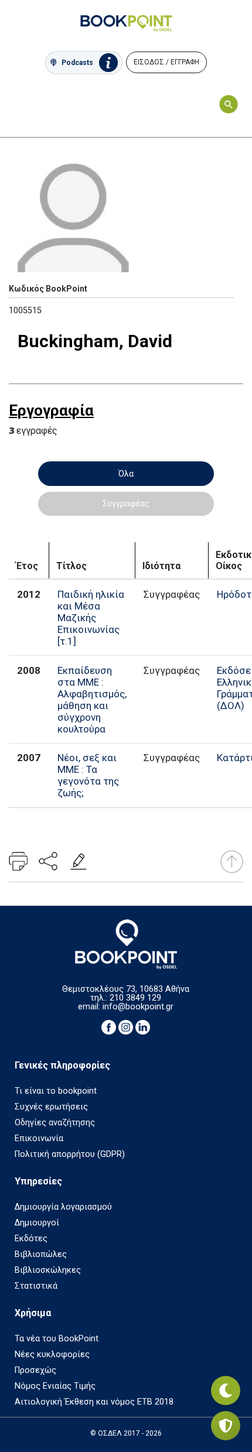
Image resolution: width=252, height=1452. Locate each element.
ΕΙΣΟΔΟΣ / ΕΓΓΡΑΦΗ (166, 62)
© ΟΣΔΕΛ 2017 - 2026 (126, 1433)
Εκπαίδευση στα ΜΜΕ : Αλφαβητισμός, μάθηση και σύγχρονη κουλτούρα (92, 700)
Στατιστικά (36, 1286)
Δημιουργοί (37, 1223)
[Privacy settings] (225, 1425)
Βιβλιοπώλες (41, 1254)
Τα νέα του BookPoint (56, 1339)
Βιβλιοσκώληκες (48, 1270)
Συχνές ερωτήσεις (51, 1107)
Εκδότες (31, 1239)
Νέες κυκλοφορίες (52, 1354)
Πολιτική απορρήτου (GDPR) (70, 1154)
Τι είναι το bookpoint (56, 1091)
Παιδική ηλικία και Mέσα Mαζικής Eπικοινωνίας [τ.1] (90, 617)
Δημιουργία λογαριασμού (63, 1207)
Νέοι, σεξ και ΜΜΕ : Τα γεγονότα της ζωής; (88, 775)
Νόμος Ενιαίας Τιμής (55, 1386)
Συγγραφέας (126, 503)
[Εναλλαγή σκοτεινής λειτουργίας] (225, 1390)
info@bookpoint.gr (138, 1007)
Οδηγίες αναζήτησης (55, 1123)
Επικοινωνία (39, 1138)
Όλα (126, 473)
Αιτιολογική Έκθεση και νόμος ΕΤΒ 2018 (94, 1402)
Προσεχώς (35, 1370)
